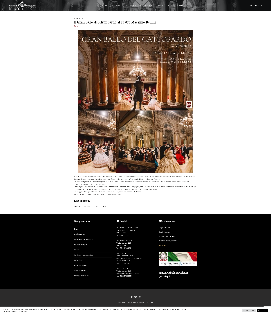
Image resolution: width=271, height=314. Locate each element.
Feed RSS (149, 303)
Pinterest (105, 206)
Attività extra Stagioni (167, 236)
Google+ (87, 206)
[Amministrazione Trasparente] (178, 259)
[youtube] (259, 6)
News (76, 26)
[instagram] (261, 6)
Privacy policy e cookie (81, 276)
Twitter (95, 206)
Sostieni (76, 250)
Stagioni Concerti (165, 232)
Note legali (122, 303)
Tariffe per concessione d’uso (84, 255)
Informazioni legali (80, 245)
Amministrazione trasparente (84, 239)
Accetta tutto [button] (262, 310)
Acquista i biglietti (80, 271)
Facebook (77, 206)
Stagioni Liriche (164, 228)
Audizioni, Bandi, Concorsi (168, 241)
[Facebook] (256, 6)
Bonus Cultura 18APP (81, 265)
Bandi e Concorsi (79, 234)
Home (76, 229)
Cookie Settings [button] (248, 310)
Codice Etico (78, 260)
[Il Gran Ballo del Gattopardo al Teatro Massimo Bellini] (135, 101)
